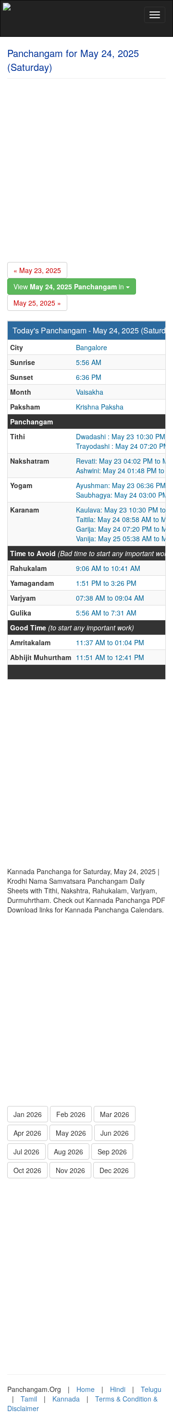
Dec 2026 (114, 1170)
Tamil (29, 1398)
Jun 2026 (114, 1133)
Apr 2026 (27, 1133)
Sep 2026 (112, 1151)
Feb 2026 (71, 1114)
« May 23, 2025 (37, 270)
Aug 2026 (68, 1151)
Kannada (66, 1398)
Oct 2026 (27, 1170)
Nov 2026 (70, 1170)
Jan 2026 (27, 1114)
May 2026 (71, 1133)
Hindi (117, 1389)
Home (85, 1389)
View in (69, 286)
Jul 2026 (26, 1151)
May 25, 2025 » (37, 303)
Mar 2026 (114, 1114)
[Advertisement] (86, 168)
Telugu (151, 1389)
